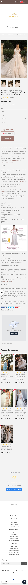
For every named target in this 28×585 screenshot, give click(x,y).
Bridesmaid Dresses (14, 550)
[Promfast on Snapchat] (16, 571)
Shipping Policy (14, 538)
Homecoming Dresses (14, 552)
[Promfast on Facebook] (5, 571)
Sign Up (24, 563)
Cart (18, 2)
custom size (17, 196)
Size (2, 108)
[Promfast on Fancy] (13, 572)
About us (14, 509)
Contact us (14, 511)
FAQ (12, 281)
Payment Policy (14, 536)
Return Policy (5, 281)
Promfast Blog (14, 513)
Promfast (10, 577)
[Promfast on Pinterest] (8, 571)
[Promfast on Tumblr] (19, 571)
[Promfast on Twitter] (3, 571)
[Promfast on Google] (11, 571)
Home (2, 34)
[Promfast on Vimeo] (24, 571)
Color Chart (14, 518)
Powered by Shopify (18, 577)
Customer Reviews (14, 524)
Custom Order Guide (14, 526)
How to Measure (14, 522)
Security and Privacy (14, 540)
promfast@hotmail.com (13, 160)
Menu (4, 2)
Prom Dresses (14, 546)
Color (2, 115)
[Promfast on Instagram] (14, 571)
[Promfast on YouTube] (21, 571)
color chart (22, 181)
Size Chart (14, 520)
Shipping (3, 104)
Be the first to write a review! (14, 489)
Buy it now (8, 138)
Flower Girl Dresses (14, 554)
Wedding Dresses (14, 548)
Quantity (3, 122)
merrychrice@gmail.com (7, 162)
